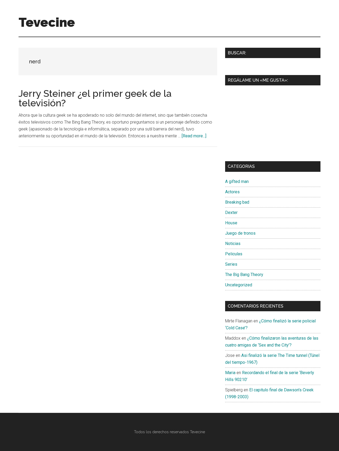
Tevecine (47, 22)
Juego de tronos (240, 233)
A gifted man (237, 181)
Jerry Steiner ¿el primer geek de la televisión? (95, 98)
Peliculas (233, 253)
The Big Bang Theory (244, 274)
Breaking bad (237, 202)
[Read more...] (194, 135)
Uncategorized (238, 284)
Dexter (231, 212)
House (231, 222)
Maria (230, 372)
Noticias (232, 243)
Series (231, 264)
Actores (232, 191)
